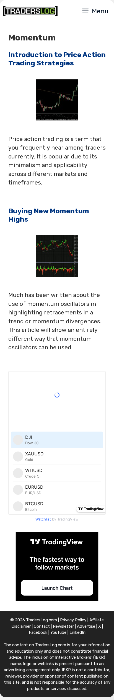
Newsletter (63, 626)
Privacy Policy (73, 619)
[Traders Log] (30, 11)
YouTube (58, 632)
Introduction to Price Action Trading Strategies (57, 59)
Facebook (38, 632)
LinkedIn (77, 632)
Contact (42, 626)
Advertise (86, 626)
